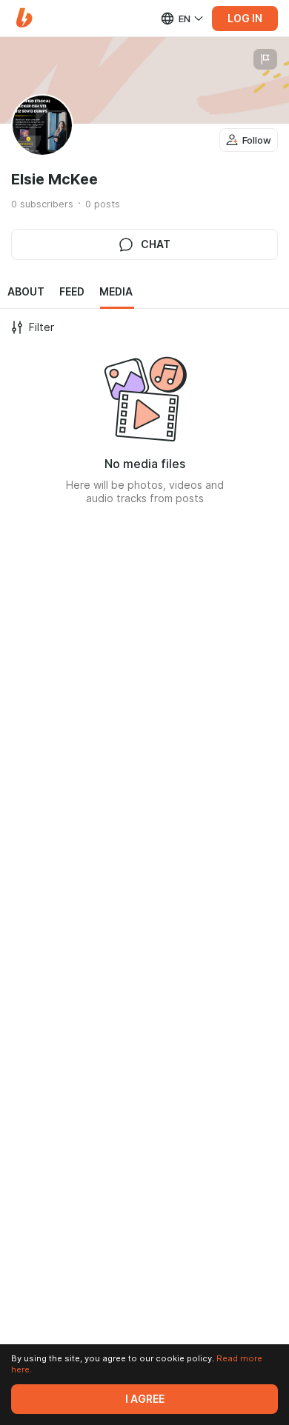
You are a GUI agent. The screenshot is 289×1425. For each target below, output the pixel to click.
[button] (24, 18)
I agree (145, 1399)
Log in (244, 18)
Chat (155, 244)
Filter (41, 327)
